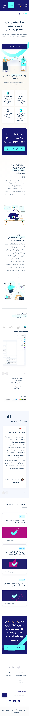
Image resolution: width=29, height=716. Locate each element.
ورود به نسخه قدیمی (4, 5)
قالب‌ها (20, 680)
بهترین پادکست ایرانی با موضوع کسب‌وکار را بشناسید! (14, 584)
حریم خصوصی (21, 678)
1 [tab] (24, 492)
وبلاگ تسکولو (8, 673)
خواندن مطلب (10, 540)
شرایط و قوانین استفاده (21, 675)
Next (3, 373)
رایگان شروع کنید (14, 47)
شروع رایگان (18, 647)
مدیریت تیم (22, 548)
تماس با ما (8, 675)
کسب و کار (22, 516)
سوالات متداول (20, 673)
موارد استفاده (21, 685)
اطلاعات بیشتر (11, 4)
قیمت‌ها (21, 682)
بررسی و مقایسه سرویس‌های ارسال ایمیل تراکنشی (15, 521)
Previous (6, 373)
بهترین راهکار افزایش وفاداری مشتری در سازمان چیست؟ (15, 553)
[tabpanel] (14, 367)
